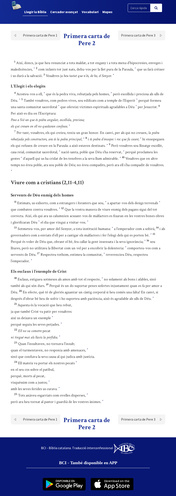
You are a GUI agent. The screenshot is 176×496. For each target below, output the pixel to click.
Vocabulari (90, 12)
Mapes (107, 12)
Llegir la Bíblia (35, 12)
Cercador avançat (64, 12)
